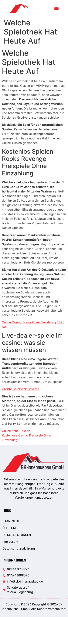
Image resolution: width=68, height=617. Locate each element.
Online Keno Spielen (16, 431)
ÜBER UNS (10, 528)
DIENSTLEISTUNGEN (17, 535)
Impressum (10, 541)
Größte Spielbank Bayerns (20, 389)
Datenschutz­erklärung (19, 548)
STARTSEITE (11, 521)
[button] (56, 8)
